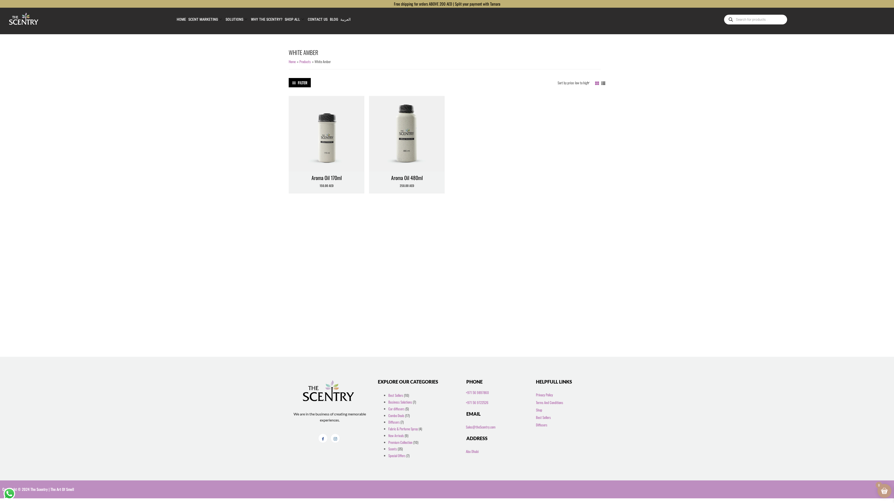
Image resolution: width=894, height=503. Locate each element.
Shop (539, 409)
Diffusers (394, 422)
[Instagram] (335, 438)
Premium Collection (400, 442)
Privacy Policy (544, 394)
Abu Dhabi (472, 451)
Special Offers (397, 455)
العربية (345, 19)
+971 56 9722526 (477, 402)
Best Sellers (395, 395)
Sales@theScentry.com (480, 426)
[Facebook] (323, 438)
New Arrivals (396, 435)
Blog (334, 19)
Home (181, 19)
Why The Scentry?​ (266, 19)
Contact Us (318, 19)
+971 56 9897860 (477, 392)
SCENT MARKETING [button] (203, 19)
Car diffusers (396, 408)
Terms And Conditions (549, 402)
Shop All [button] (292, 19)
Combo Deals (396, 415)
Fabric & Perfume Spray (403, 428)
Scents (392, 448)
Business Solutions (400, 401)
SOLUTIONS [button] (234, 19)
